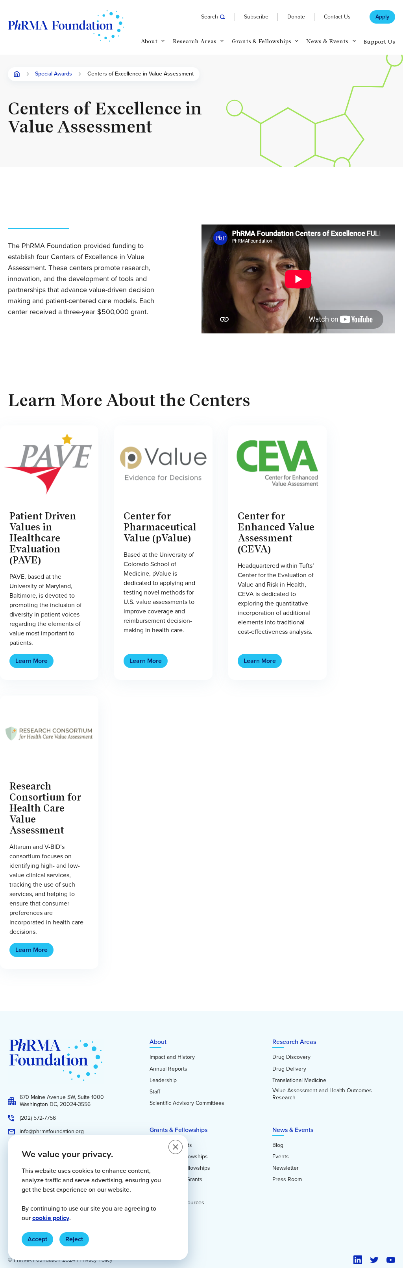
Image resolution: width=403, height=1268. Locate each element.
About (158, 1041)
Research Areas (294, 1041)
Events (280, 1156)
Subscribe (256, 17)
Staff (155, 1091)
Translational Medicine (299, 1080)
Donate (296, 17)
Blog (277, 1145)
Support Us (379, 41)
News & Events (292, 1129)
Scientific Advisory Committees (187, 1103)
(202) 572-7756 (38, 1118)
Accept (37, 1239)
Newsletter (285, 1168)
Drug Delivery (289, 1069)
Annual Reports (168, 1069)
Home (17, 74)
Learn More (31, 660)
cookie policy (50, 1217)
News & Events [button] (327, 41)
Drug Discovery (291, 1057)
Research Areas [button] (194, 41)
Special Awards (53, 74)
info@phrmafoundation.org (52, 1131)
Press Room (287, 1179)
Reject (74, 1239)
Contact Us (337, 17)
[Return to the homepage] (66, 26)
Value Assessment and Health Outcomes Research (322, 1094)
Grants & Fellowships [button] (261, 41)
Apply (382, 17)
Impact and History (172, 1057)
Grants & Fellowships (178, 1129)
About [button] (149, 41)
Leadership (163, 1080)
